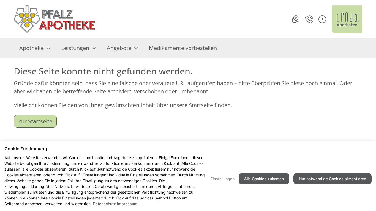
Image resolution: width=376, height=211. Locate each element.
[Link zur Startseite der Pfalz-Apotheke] (55, 19)
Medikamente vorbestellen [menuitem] (183, 48)
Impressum (127, 203)
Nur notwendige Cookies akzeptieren (332, 178)
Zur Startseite (35, 121)
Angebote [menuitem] (119, 48)
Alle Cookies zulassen (264, 178)
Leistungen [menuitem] (75, 48)
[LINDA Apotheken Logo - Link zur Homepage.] (347, 19)
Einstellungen (223, 178)
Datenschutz (104, 203)
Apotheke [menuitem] (31, 48)
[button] (322, 19)
